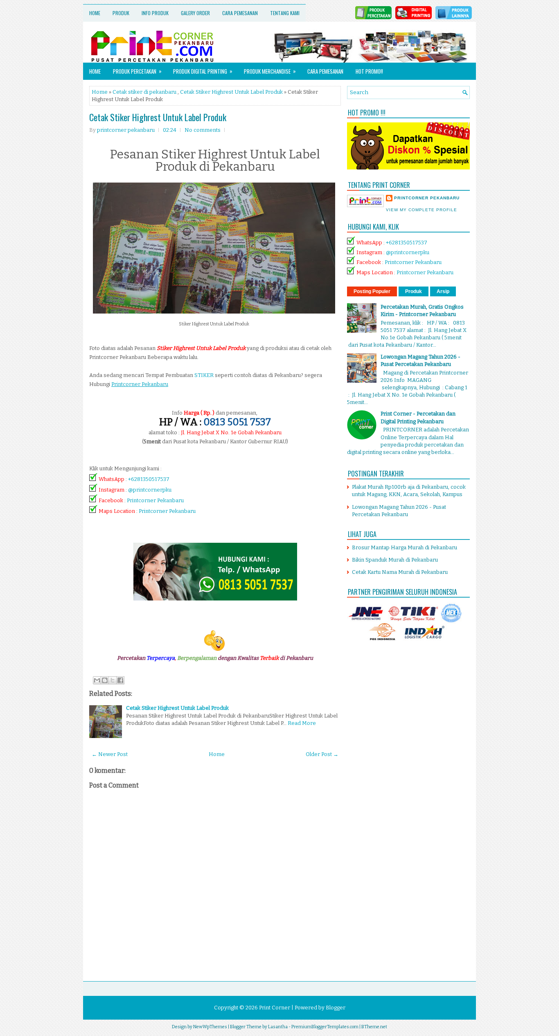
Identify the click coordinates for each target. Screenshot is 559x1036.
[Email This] (97, 680)
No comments (203, 130)
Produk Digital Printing (202, 71)
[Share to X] (112, 680)
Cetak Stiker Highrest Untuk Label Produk (231, 92)
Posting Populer (372, 291)
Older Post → (322, 754)
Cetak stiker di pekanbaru (144, 92)
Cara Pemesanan (240, 12)
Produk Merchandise (270, 71)
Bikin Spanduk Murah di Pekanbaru (395, 560)
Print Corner (274, 1007)
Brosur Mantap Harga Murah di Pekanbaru (404, 547)
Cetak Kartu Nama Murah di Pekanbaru (400, 572)
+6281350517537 (148, 479)
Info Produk (155, 12)
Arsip (443, 291)
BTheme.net (374, 1026)
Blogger (335, 1007)
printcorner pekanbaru (427, 198)
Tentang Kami (285, 12)
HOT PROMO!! (369, 71)
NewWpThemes (210, 1026)
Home (94, 12)
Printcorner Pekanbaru (155, 500)
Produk (121, 12)
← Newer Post (110, 754)
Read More (302, 723)
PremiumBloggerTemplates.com (324, 1026)
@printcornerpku (149, 490)
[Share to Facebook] (120, 680)
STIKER (204, 375)
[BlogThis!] (105, 680)
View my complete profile (421, 210)
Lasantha (278, 1026)
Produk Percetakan (137, 71)
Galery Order (195, 12)
